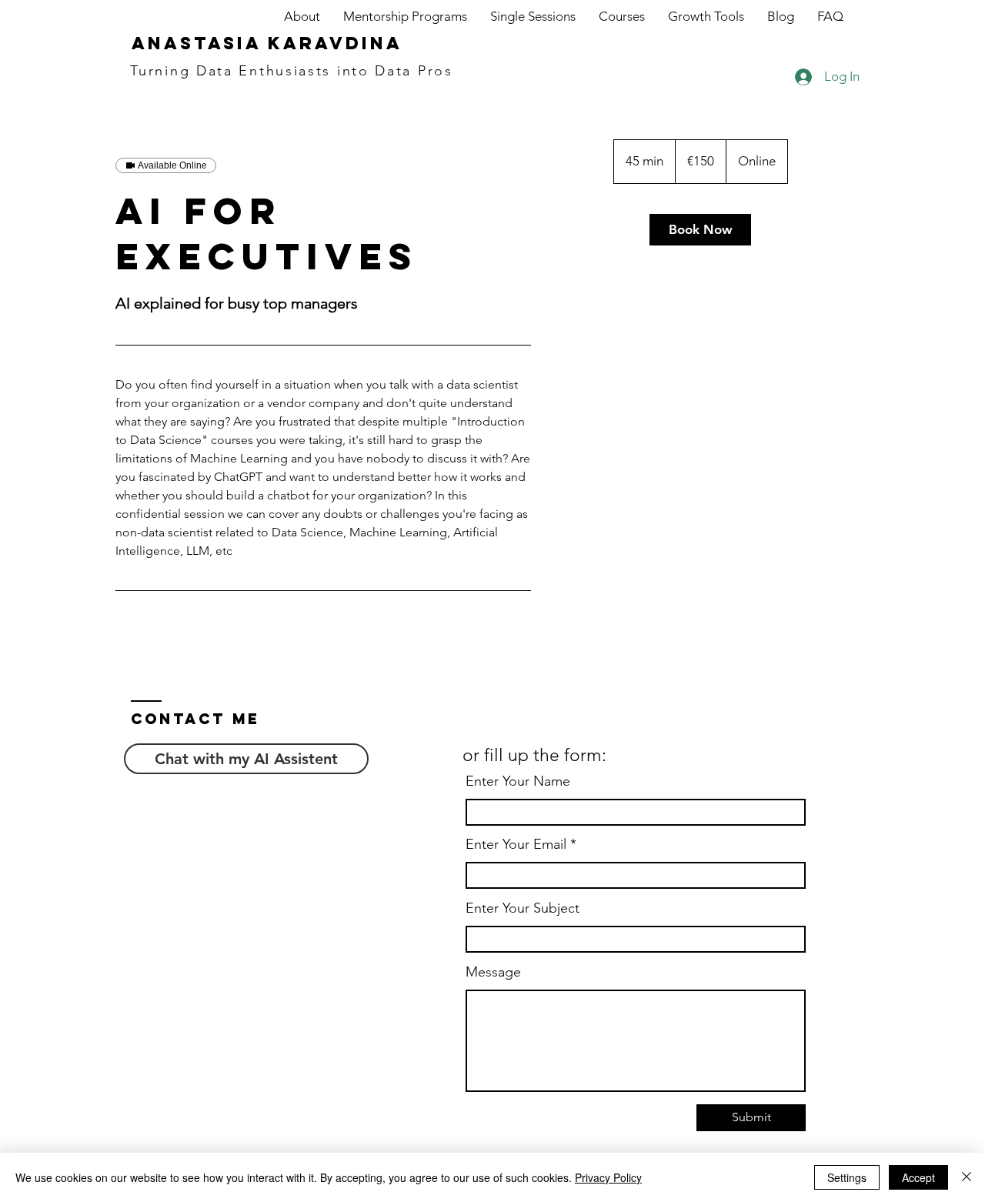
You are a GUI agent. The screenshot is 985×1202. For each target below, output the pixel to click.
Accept (918, 1177)
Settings (846, 1177)
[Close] (966, 1177)
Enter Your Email (516, 844)
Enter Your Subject (522, 908)
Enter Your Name (518, 781)
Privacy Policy (608, 1177)
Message (493, 972)
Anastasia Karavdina (267, 43)
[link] (700, 229)
